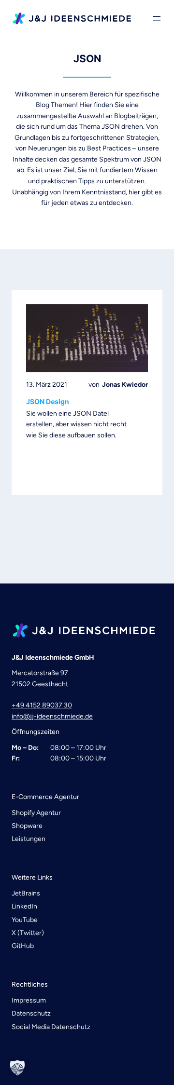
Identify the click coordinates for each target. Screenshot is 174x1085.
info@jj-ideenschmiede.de (52, 716)
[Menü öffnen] (156, 18)
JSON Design (47, 402)
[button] (17, 1067)
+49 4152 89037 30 (42, 705)
